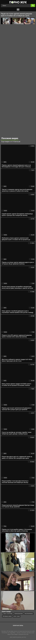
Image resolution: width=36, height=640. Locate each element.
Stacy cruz (16, 616)
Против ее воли (7, 616)
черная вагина (18, 613)
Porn (25, 637)
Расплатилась (29, 613)
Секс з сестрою (7, 613)
